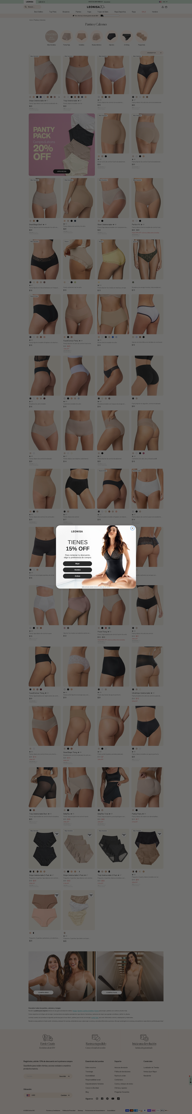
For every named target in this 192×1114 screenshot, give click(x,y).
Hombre (77, 570)
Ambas (77, 576)
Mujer (77, 563)
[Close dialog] (132, 528)
